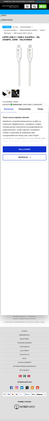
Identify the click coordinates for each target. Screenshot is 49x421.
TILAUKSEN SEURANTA (24, 343)
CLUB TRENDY (24, 350)
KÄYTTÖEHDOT (24, 370)
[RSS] (32, 387)
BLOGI (24, 358)
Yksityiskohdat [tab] (24, 109)
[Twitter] (27, 387)
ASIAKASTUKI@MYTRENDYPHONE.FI (24, 318)
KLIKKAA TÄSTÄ (40, 1)
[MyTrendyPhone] (10, 6)
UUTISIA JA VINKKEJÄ (24, 362)
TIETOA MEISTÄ (24, 346)
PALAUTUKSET (24, 339)
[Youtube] (37, 387)
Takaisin (7, 27)
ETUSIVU (24, 331)
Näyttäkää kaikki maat (24, 382)
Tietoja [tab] (40, 109)
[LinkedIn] (21, 387)
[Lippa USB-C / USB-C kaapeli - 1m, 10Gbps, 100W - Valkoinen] (6, 93)
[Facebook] (11, 387)
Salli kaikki (24, 149)
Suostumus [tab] (9, 109)
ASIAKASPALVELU (24, 335)
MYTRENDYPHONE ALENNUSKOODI (24, 366)
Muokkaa (23, 157)
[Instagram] (16, 387)
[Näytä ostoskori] (43, 6)
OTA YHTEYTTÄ (24, 354)
